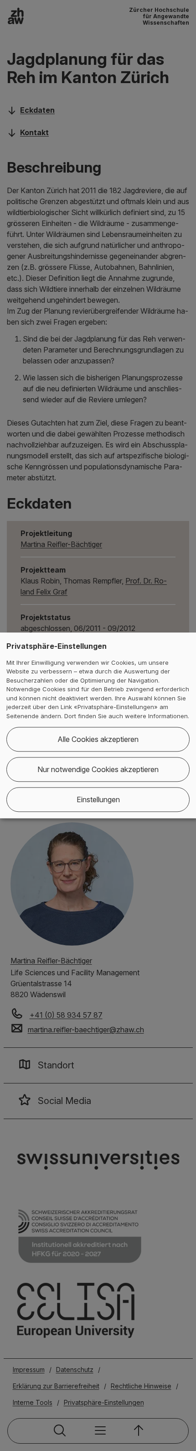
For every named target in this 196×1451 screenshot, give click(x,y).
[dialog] (98, 725)
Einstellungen (98, 799)
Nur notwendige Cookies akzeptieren (98, 769)
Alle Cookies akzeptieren (98, 739)
